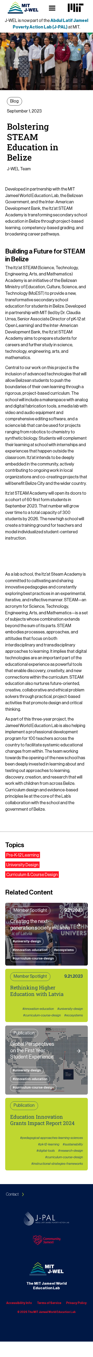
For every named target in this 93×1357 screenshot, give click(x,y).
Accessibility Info (19, 1303)
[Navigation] (23, 8)
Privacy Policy (76, 1303)
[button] (52, 7)
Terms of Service (49, 1303)
